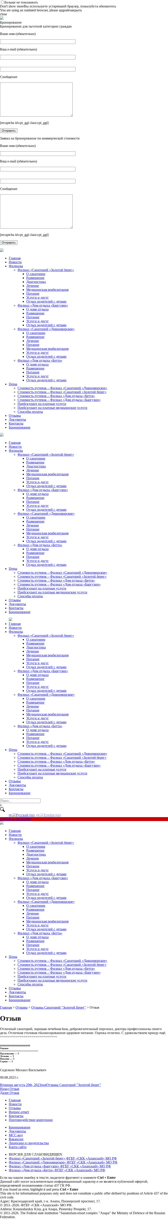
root (43, 1085)
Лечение (32, 286)
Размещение (35, 278)
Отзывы (15, 415)
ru (10, 815)
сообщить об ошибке (15, 819)
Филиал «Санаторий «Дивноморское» (46, 329)
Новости (15, 262)
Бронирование (19, 427)
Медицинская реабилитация (47, 289)
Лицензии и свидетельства (29, 1143)
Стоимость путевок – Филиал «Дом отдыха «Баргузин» (59, 400)
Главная (15, 258)
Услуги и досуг (37, 297)
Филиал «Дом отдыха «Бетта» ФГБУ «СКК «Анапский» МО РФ (57, 1170)
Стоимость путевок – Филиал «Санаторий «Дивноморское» (62, 388)
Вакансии (16, 1139)
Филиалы (16, 266)
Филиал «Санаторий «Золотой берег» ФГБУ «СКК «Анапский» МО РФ (63, 1158)
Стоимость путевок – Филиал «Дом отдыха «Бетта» (56, 396)
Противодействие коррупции (31, 1120)
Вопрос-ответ (19, 1112)
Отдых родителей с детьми (46, 301)
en (38, 815)
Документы (17, 419)
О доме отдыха (37, 309)
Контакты (16, 423)
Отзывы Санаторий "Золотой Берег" (73, 1085)
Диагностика (36, 282)
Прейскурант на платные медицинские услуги (52, 408)
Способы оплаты (30, 411)
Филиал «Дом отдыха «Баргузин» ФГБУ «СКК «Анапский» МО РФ (60, 1166)
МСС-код (16, 1135)
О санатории (35, 274)
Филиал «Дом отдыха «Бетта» (40, 360)
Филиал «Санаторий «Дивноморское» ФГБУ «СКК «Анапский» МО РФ (63, 1162)
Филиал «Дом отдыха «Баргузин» (43, 305)
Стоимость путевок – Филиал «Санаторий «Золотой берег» (62, 392)
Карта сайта (17, 1147)
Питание (32, 293)
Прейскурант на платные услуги (42, 404)
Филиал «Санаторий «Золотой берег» (46, 270)
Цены (13, 384)
